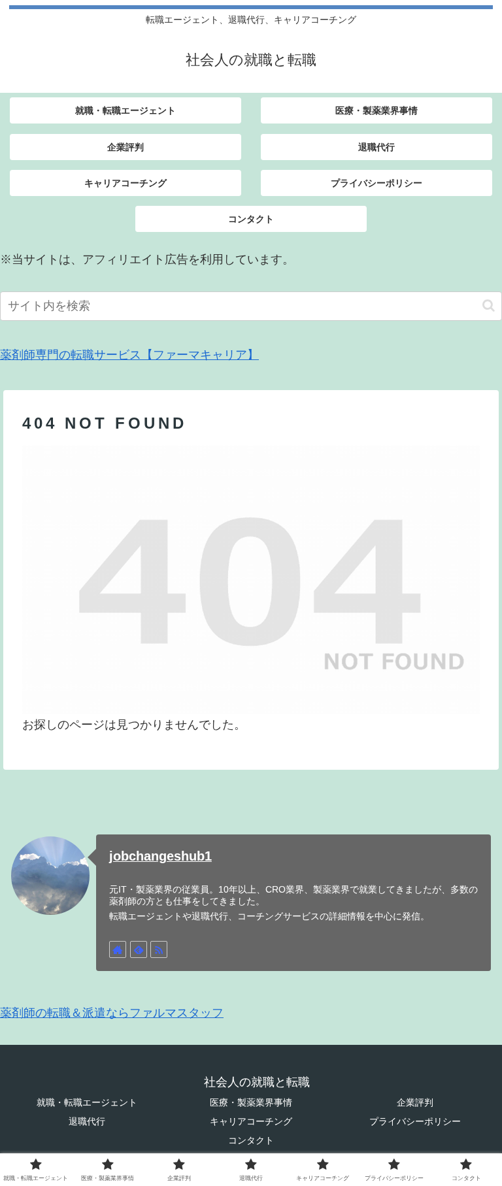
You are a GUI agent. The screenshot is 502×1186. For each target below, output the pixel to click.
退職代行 (87, 1121)
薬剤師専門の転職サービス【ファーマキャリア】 (129, 354)
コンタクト (251, 1140)
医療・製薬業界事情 (251, 1102)
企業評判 (415, 1102)
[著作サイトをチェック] (117, 949)
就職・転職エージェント (87, 1102)
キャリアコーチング (251, 1121)
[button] (488, 305)
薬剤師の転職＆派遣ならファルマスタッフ (112, 1012)
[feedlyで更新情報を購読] (138, 949)
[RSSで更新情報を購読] (158, 949)
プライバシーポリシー (415, 1121)
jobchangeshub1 (160, 856)
